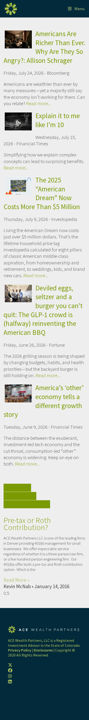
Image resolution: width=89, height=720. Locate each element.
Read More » (16, 580)
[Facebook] (10, 670)
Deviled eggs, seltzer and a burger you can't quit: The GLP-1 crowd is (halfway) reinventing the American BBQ (43, 310)
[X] (10, 665)
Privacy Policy (19, 650)
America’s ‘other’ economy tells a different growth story (44, 401)
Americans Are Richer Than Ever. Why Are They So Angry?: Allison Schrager (44, 47)
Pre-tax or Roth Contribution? (27, 523)
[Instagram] (10, 676)
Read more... (38, 103)
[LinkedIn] (10, 681)
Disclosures (43, 650)
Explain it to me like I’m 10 (57, 120)
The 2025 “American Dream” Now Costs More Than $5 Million (42, 193)
